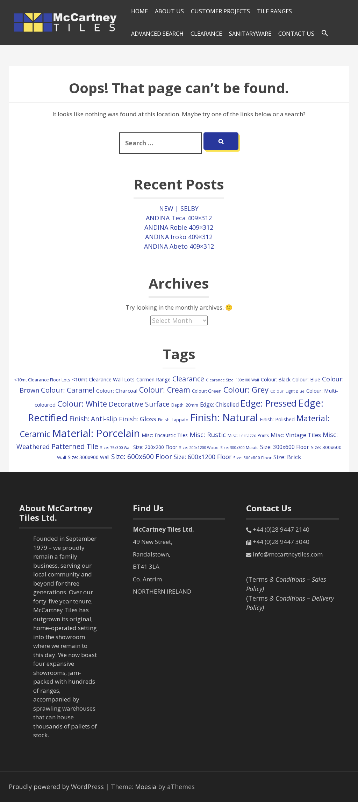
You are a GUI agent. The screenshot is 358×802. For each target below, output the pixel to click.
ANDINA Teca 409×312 (179, 218)
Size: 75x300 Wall (115, 447)
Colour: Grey (245, 389)
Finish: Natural (224, 417)
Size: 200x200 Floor (155, 447)
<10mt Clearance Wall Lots (103, 379)
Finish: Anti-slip (93, 418)
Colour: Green (207, 391)
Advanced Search (157, 33)
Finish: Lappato (173, 419)
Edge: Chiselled (219, 404)
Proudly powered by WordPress (56, 786)
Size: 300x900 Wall (88, 457)
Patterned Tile (74, 446)
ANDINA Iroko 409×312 (179, 237)
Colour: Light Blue (287, 391)
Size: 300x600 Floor (284, 447)
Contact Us (296, 33)
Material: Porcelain (96, 433)
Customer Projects (220, 11)
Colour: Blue (306, 379)
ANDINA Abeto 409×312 (179, 246)
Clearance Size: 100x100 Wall (232, 379)
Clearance (188, 378)
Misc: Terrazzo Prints (248, 435)
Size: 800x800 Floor (252, 457)
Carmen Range (153, 379)
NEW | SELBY (179, 208)
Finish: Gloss (137, 419)
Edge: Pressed (268, 403)
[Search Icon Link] (324, 33)
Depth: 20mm (184, 405)
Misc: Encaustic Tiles (165, 435)
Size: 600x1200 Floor (202, 456)
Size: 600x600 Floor (141, 456)
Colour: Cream (164, 390)
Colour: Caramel (67, 390)
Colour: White (82, 403)
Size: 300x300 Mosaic (239, 447)
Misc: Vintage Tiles (296, 435)
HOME (139, 11)
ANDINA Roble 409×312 (178, 227)
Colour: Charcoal (116, 390)
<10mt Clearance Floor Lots (42, 379)
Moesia (145, 786)
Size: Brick (287, 457)
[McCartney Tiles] (65, 22)
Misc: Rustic (207, 434)
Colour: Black (276, 379)
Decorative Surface (139, 404)
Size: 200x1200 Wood (199, 447)
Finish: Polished (277, 419)
